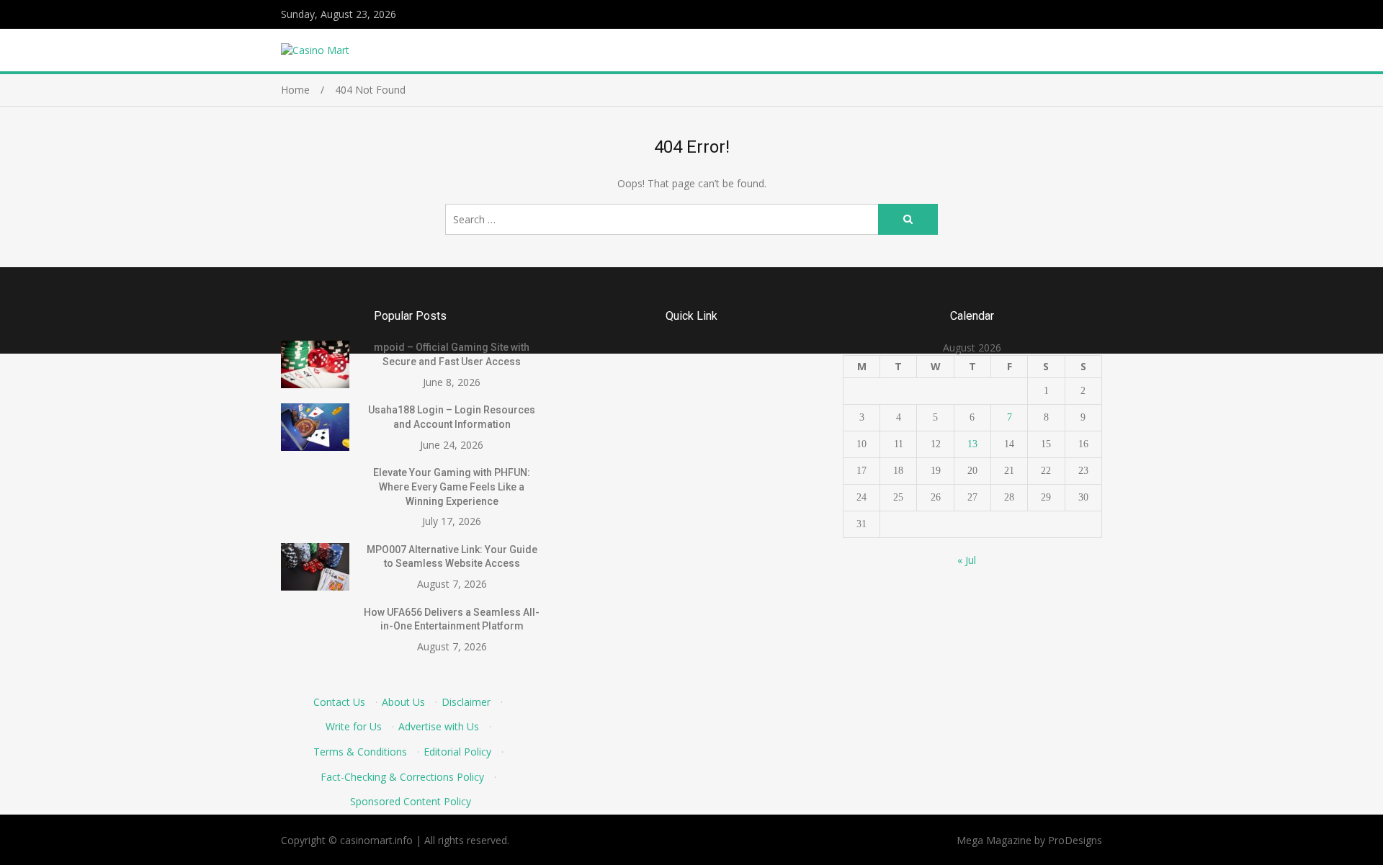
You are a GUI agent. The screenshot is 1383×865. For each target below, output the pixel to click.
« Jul (966, 560)
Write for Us (354, 726)
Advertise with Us (438, 726)
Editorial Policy (457, 751)
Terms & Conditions (360, 751)
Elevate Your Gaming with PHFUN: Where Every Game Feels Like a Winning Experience (451, 486)
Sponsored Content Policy (410, 801)
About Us (403, 702)
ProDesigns (1075, 840)
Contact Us (339, 702)
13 (972, 444)
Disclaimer (466, 702)
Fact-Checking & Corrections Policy (402, 777)
